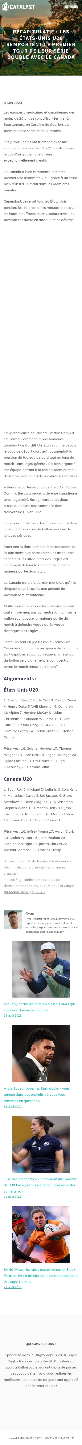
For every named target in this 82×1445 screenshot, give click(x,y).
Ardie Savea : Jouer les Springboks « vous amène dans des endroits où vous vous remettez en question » (37, 1094)
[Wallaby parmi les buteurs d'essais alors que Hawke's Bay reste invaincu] (41, 994)
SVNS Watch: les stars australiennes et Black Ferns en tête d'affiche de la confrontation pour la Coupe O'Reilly (41, 1275)
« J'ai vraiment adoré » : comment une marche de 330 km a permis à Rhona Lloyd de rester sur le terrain (40, 1185)
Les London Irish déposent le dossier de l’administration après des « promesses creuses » (37, 867)
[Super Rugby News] (18, 6)
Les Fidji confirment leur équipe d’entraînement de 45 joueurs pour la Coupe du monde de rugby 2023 (39, 885)
